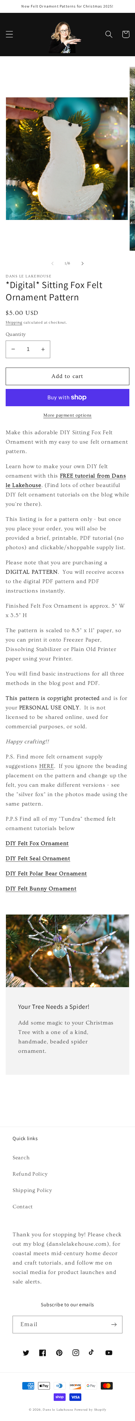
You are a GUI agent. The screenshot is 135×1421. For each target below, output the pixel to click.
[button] (9, 34)
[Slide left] (52, 264)
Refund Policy (30, 1174)
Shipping (14, 322)
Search (21, 1158)
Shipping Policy (32, 1190)
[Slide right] (82, 264)
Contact (23, 1207)
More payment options (67, 415)
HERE (46, 766)
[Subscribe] (113, 1324)
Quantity (16, 334)
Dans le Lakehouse (58, 1410)
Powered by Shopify (90, 1410)
